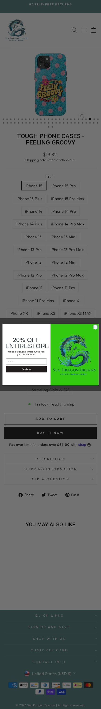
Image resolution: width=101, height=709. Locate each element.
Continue (26, 369)
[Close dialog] (95, 327)
